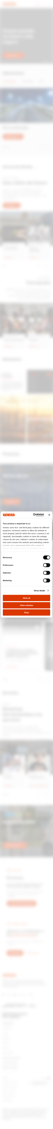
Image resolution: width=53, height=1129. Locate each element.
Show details (39, 590)
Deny (26, 612)
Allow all (26, 598)
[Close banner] (49, 515)
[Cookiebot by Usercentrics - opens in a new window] (33, 514)
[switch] (46, 565)
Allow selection (26, 605)
